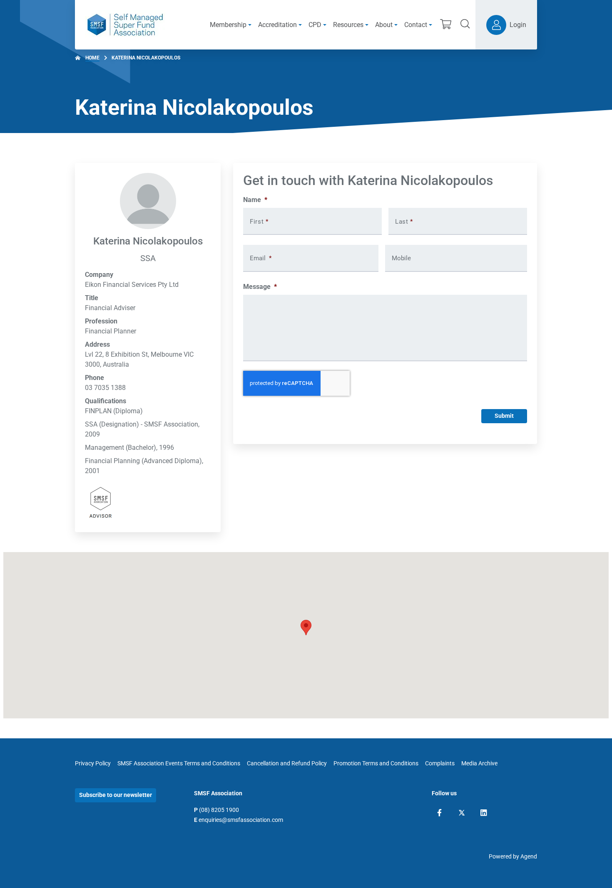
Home (92, 58)
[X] (462, 812)
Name (255, 200)
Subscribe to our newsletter (115, 795)
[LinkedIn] (483, 812)
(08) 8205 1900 (219, 810)
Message (260, 287)
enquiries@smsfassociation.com (241, 819)
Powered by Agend (513, 856)
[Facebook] (439, 812)
